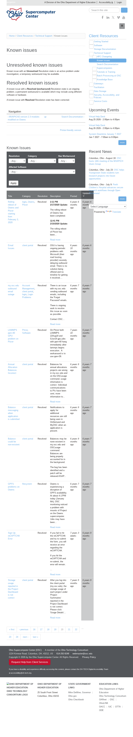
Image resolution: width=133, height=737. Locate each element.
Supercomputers (104, 68)
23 (10, 637)
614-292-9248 (62, 653)
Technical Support (43, 36)
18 (48, 629)
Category (32, 156)
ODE (101, 710)
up (45, 117)
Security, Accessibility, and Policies (106, 96)
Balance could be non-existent (13, 442)
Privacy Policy (89, 657)
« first (11, 629)
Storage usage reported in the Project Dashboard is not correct (13, 589)
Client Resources (25, 36)
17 (41, 629)
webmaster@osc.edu (82, 653)
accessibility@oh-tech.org (21, 673)
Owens (31, 202)
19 (55, 629)
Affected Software (17, 167)
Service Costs (100, 101)
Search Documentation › (72, 117)
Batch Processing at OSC (109, 75)
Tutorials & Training (106, 72)
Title (10, 196)
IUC (110, 706)
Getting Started (101, 41)
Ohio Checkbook (76, 699)
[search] (104, 10)
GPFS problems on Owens (13, 487)
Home (12, 36)
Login (119, 2)
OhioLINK (103, 703)
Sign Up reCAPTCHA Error (14, 536)
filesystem (27, 484)
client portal (27, 245)
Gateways (98, 83)
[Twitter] (113, 18)
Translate (116, 212)
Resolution (14, 156)
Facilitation (99, 87)
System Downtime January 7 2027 (105, 134)
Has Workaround (66, 156)
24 (17, 637)
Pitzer (25, 205)
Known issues (103, 60)
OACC (102, 706)
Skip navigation (8, 2)
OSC (112, 699)
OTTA (118, 706)
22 (76, 629)
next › (25, 637)
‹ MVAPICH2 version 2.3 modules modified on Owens (23, 118)
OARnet (103, 699)
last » (35, 637)
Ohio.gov (72, 696)
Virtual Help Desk (97, 116)
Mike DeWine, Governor (79, 692)
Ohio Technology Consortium (112, 696)
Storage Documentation (105, 49)
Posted (73, 196)
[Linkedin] (108, 18)
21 (69, 629)
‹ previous (23, 629)
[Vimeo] (118, 18)
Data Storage (100, 91)
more (122, 142)
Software (26, 333)
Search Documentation (107, 64)
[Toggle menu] (122, 26)
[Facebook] (102, 18)
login (24, 202)
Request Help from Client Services (29, 662)
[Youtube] (123, 18)
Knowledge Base (105, 79)
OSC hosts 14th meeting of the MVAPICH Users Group (106, 161)
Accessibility (105, 2)
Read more (55, 239)
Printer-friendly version (70, 130)
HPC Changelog (104, 56)
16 (34, 629)
